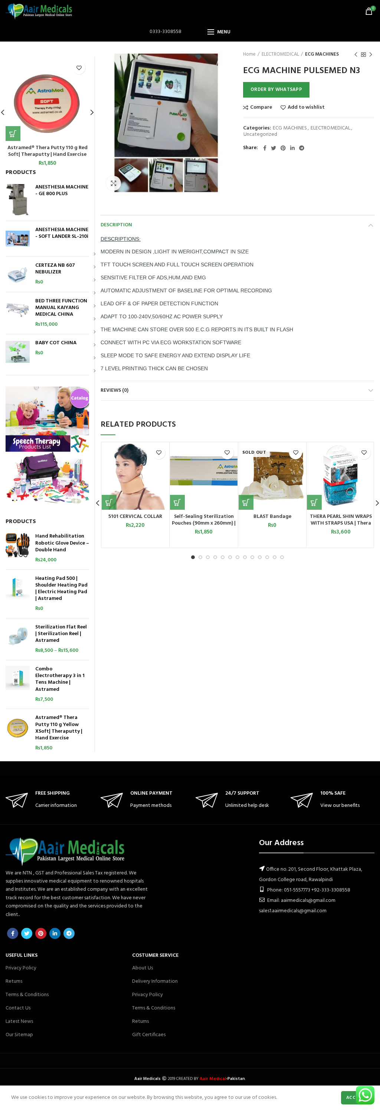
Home (249, 54)
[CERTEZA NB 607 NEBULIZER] (18, 274)
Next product (370, 54)
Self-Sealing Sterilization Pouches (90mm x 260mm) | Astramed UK (204, 523)
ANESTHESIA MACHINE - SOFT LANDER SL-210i (61, 233)
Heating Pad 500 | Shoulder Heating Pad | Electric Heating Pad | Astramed (61, 588)
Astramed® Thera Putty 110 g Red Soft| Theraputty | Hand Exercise (47, 151)
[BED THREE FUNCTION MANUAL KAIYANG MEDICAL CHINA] (18, 313)
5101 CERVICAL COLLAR (135, 516)
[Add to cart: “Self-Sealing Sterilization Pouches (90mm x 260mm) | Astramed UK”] (177, 502)
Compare (261, 107)
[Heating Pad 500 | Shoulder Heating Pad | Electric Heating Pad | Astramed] (18, 594)
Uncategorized (260, 135)
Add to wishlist (306, 107)
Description (116, 225)
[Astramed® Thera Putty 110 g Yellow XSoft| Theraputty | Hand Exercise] (18, 733)
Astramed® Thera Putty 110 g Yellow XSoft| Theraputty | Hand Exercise (58, 728)
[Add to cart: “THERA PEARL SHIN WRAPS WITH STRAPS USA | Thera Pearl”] (314, 502)
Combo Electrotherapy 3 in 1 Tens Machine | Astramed (60, 679)
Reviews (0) (114, 390)
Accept (355, 1097)
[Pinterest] (283, 148)
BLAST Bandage (272, 516)
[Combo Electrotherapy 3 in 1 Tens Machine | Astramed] (18, 684)
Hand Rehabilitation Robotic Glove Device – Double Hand (62, 543)
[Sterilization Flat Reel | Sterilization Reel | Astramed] (18, 639)
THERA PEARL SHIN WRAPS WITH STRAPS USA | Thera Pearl (341, 523)
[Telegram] (302, 148)
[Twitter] (273, 148)
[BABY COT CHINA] (18, 352)
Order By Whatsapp (276, 89)
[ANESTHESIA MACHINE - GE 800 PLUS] (18, 199)
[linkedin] (292, 148)
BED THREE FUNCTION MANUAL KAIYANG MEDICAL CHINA (61, 308)
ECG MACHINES (322, 54)
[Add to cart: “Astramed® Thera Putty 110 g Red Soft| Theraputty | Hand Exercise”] (13, 133)
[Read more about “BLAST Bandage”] (246, 502)
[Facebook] (265, 148)
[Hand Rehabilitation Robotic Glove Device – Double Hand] (18, 548)
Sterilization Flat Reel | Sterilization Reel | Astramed (61, 634)
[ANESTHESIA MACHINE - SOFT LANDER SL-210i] (18, 239)
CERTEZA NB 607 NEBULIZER (55, 269)
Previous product (356, 54)
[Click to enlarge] (113, 183)
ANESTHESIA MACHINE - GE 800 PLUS (61, 190)
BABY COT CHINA (55, 343)
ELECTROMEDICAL (280, 54)
